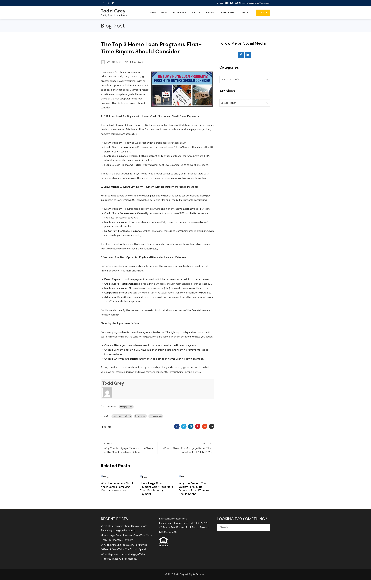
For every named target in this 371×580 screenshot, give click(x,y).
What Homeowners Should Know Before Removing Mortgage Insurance (117, 487)
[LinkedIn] (248, 55)
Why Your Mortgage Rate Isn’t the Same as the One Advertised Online (128, 448)
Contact (245, 12)
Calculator (228, 12)
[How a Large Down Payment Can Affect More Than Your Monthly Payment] (144, 477)
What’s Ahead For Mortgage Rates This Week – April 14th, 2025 (187, 448)
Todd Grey (113, 11)
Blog (164, 12)
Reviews (209, 12)
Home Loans (140, 416)
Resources (178, 12)
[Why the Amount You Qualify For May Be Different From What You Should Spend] (183, 477)
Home (153, 12)
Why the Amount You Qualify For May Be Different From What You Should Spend (194, 489)
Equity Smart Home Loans (114, 15)
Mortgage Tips (126, 407)
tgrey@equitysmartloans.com (255, 2)
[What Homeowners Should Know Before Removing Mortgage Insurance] (105, 477)
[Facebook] (241, 55)
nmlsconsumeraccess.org (173, 518)
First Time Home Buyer (122, 416)
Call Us (263, 12)
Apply (194, 12)
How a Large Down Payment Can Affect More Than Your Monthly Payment (156, 489)
